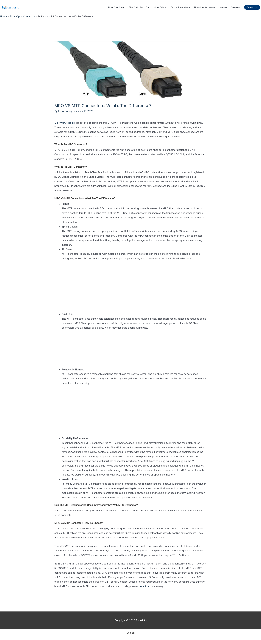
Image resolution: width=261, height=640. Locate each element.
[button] (252, 7)
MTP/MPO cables (64, 122)
